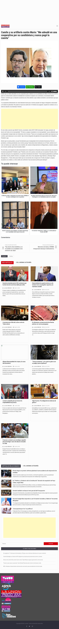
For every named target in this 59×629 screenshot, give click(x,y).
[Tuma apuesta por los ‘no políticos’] (6, 511)
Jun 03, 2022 (17, 405)
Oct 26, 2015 (17, 366)
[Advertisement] (29, 11)
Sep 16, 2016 (46, 366)
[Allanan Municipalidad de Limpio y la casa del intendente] (14, 352)
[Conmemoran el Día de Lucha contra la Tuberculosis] (14, 313)
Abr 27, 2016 (17, 288)
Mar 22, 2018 (17, 327)
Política (11, 256)
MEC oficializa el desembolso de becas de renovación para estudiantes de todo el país (22, 566)
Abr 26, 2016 (46, 327)
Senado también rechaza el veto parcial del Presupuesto (29, 490)
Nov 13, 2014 (46, 405)
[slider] (55, 91)
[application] (29, 91)
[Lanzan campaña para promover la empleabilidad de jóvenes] (14, 391)
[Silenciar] (52, 91)
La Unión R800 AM (8, 288)
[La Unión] (5, 26)
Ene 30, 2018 (17, 446)
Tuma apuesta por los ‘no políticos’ (23, 508)
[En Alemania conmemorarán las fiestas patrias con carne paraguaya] (44, 313)
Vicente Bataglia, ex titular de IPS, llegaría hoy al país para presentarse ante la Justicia (22, 556)
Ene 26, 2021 (46, 289)
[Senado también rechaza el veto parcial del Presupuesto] (6, 493)
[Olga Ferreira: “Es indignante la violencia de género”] (44, 391)
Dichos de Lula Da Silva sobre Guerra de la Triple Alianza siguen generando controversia (23, 559)
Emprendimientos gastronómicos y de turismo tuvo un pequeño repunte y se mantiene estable (42, 284)
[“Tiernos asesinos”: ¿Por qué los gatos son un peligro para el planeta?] (44, 352)
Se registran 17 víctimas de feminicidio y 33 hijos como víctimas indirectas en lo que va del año (24, 553)
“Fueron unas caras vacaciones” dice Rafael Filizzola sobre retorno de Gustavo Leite (22, 563)
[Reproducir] (3, 91)
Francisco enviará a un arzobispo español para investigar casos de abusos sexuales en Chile (14, 441)
